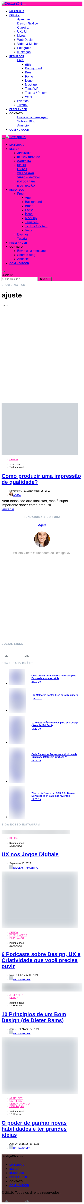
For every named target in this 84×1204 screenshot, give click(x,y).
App (28, 64)
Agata (17, 495)
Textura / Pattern (36, 92)
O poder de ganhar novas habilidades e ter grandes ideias (34, 1129)
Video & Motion (27, 43)
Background (33, 68)
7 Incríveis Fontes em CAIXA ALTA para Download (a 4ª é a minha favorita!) (53, 794)
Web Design (25, 39)
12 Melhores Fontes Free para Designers (55, 695)
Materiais (16, 11)
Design (14, 15)
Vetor (28, 97)
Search (45, 279)
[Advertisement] (42, 350)
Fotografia (24, 48)
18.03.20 (37, 698)
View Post (8, 509)
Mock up (31, 84)
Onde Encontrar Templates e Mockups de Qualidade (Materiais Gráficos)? (54, 755)
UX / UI (22, 31)
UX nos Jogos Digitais (30, 854)
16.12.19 (36, 729)
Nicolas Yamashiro (25, 867)
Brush (29, 72)
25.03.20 (36, 682)
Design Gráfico (27, 23)
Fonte (29, 76)
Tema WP (31, 88)
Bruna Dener (21, 979)
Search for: (7, 275)
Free (20, 60)
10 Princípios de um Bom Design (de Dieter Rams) (34, 1017)
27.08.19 (36, 760)
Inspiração (16, 938)
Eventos (23, 101)
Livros (21, 35)
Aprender (23, 19)
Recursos (16, 56)
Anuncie (23, 125)
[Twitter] (36, 653)
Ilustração (24, 52)
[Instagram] (16, 653)
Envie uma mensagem (32, 117)
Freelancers (18, 935)
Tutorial (22, 105)
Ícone (29, 80)
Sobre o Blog (26, 121)
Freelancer (18, 109)
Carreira (23, 27)
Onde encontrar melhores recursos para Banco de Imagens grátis (53, 677)
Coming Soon (19, 129)
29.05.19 (36, 799)
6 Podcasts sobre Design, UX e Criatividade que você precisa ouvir (41, 960)
